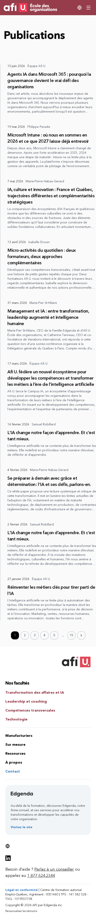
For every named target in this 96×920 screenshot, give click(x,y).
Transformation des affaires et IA (34, 692)
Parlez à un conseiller (54, 869)
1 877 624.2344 (41, 875)
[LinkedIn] (8, 858)
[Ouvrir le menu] (88, 8)
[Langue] (79, 8)
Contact (12, 771)
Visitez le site (21, 827)
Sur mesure (15, 744)
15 (71, 635)
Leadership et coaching (26, 701)
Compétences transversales (30, 710)
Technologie (16, 719)
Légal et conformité (21, 890)
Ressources (15, 753)
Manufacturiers (18, 735)
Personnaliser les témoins (21, 911)
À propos (13, 762)
